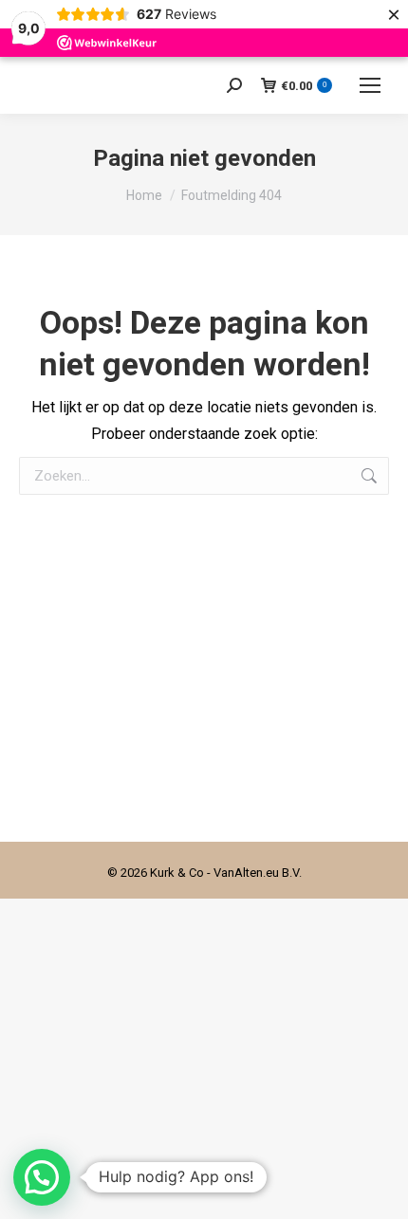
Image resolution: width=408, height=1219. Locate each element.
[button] (41, 1177)
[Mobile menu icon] (370, 85)
